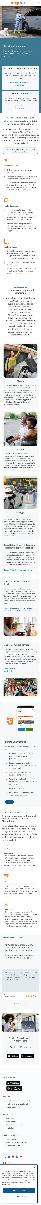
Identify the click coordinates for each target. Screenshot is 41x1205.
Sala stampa (11, 1139)
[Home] (18, 3)
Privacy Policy (6, 1184)
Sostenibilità (11, 1122)
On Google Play (14, 1088)
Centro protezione (13, 1107)
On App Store (13, 1083)
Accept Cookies (19, 1190)
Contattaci (10, 1128)
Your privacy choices (19, 1196)
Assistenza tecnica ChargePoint (18, 1101)
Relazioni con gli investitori (16, 1142)
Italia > (10, 1163)
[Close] (34, 1167)
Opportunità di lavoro (14, 1125)
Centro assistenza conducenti (17, 1104)
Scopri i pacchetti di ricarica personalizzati (19, 84)
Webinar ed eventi (13, 1146)
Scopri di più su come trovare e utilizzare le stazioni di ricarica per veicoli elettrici (18, 609)
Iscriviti (9, 802)
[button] (14, 1003)
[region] (19, 1183)
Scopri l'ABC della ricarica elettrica (18, 570)
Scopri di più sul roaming (9, 670)
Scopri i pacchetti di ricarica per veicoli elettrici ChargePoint (20, 151)
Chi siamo (10, 1118)
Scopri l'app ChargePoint (19, 107)
